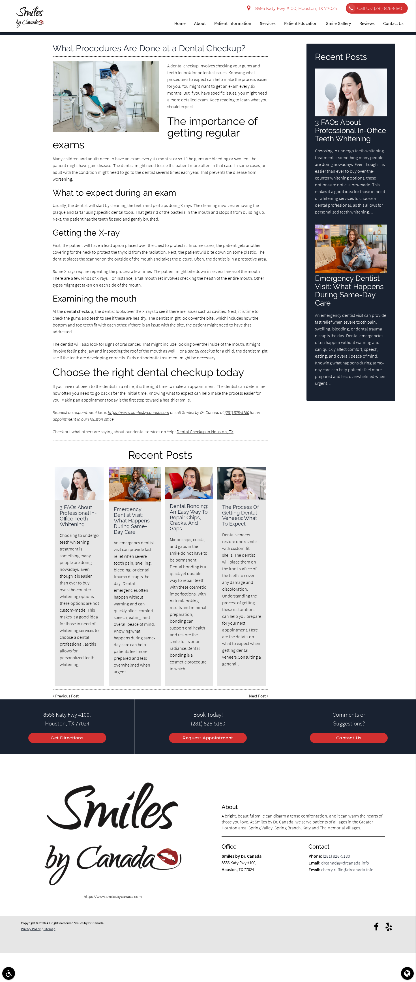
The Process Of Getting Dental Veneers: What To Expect (240, 515)
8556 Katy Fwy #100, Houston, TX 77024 (295, 8)
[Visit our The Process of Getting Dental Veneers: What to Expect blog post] (241, 483)
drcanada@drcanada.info (345, 863)
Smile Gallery (338, 23)
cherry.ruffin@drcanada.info (347, 869)
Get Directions (67, 737)
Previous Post (67, 696)
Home (180, 23)
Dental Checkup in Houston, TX (205, 431)
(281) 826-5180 (237, 412)
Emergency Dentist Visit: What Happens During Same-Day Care (132, 520)
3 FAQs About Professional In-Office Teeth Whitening (78, 515)
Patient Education (301, 23)
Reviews (367, 23)
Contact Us (393, 23)
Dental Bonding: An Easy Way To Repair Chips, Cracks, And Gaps (189, 517)
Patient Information (232, 23)
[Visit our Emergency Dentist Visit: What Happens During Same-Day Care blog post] (135, 484)
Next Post (257, 696)
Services (268, 23)
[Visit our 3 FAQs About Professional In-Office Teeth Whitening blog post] (79, 483)
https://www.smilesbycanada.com (138, 412)
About (200, 23)
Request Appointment (208, 737)
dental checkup (184, 66)
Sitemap (49, 929)
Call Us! (379, 8)
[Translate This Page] (407, 973)
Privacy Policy (31, 929)
